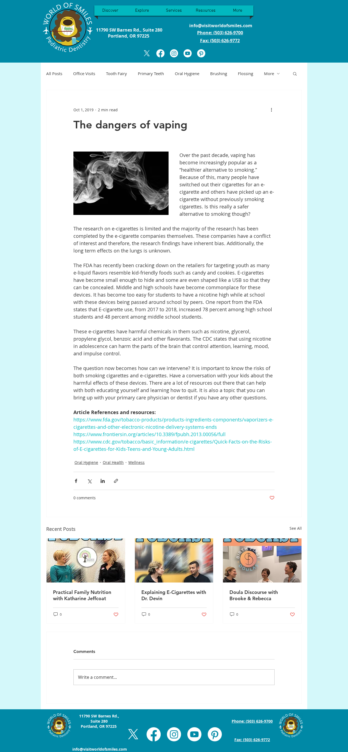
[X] (147, 53)
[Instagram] (174, 53)
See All (296, 528)
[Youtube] (188, 53)
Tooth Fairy (116, 73)
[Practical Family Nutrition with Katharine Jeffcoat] (85, 560)
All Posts (54, 73)
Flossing (245, 73)
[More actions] (271, 109)
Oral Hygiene (187, 73)
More (269, 73)
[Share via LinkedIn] (102, 480)
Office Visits (84, 73)
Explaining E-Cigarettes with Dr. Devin (173, 595)
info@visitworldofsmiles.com (220, 26)
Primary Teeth (151, 73)
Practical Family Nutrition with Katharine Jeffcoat (82, 595)
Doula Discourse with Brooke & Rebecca (253, 595)
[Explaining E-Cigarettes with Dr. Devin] (174, 560)
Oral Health (113, 462)
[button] (294, 73)
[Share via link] (116, 480)
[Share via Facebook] (76, 480)
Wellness (136, 462)
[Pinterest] (201, 53)
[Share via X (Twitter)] (89, 480)
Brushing (218, 73)
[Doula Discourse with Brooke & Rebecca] (262, 560)
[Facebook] (160, 53)
